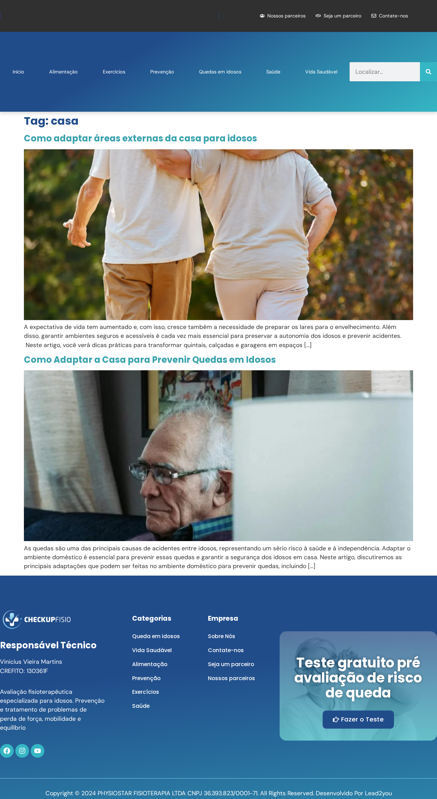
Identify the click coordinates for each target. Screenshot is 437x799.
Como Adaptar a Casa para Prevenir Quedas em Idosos (150, 360)
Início (18, 72)
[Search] (428, 71)
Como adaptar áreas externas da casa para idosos (140, 138)
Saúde (273, 72)
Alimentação (63, 72)
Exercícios (114, 72)
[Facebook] (7, 751)
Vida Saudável (321, 72)
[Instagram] (22, 751)
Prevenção (162, 72)
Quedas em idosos (220, 72)
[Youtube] (37, 751)
